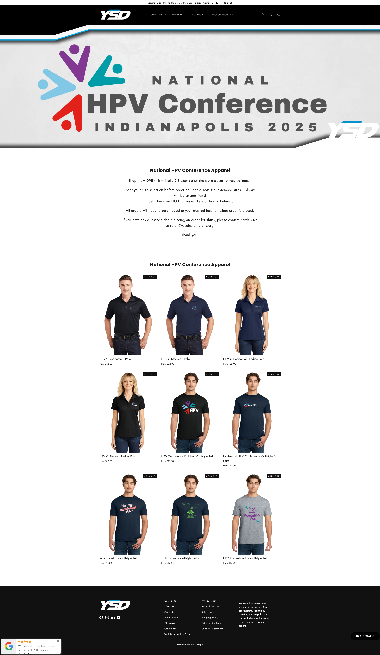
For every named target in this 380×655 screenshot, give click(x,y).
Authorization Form (212, 623)
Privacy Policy (209, 600)
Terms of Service (210, 606)
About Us (169, 612)
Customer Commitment (213, 628)
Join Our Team (171, 617)
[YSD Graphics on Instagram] (107, 617)
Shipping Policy (210, 617)
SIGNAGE (197, 14)
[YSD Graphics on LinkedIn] (113, 617)
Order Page (170, 628)
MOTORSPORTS (222, 14)
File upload (170, 623)
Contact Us (170, 600)
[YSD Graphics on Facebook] (101, 617)
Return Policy (209, 612)
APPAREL (177, 14)
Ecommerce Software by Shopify (190, 644)
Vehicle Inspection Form (177, 634)
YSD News (169, 606)
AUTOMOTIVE (154, 14)
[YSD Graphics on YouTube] (118, 617)
